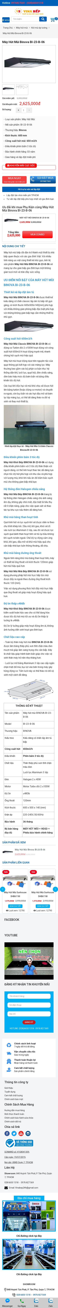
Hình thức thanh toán (14, 1114)
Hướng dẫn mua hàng (14, 1110)
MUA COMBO (37, 234)
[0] (53, 19)
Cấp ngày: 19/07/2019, (15, 1157)
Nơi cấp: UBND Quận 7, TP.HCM (18, 1162)
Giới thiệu (8, 1088)
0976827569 (45, 181)
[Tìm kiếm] (43, 19)
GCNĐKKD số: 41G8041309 (16, 1152)
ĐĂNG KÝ (29, 1022)
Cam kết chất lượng (13, 1095)
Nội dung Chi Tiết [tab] (13, 246)
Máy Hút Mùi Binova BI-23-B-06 (34, 218)
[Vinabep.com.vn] (29, 11)
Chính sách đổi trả (12, 1121)
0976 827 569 (27, 1182)
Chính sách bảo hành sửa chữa (18, 1118)
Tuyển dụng (9, 1092)
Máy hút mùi (22, 28)
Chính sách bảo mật (13, 1099)
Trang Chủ (8, 28)
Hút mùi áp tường (39, 28)
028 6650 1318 (11, 1182)
